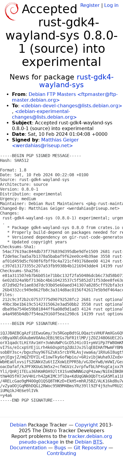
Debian (18, 425)
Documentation (28, 448)
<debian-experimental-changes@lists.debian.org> (44, 114)
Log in (111, 5)
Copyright (86, 425)
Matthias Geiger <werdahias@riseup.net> (45, 142)
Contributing (61, 453)
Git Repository (90, 448)
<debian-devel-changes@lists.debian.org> (71, 106)
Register (90, 5)
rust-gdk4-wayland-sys (76, 81)
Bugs (60, 448)
